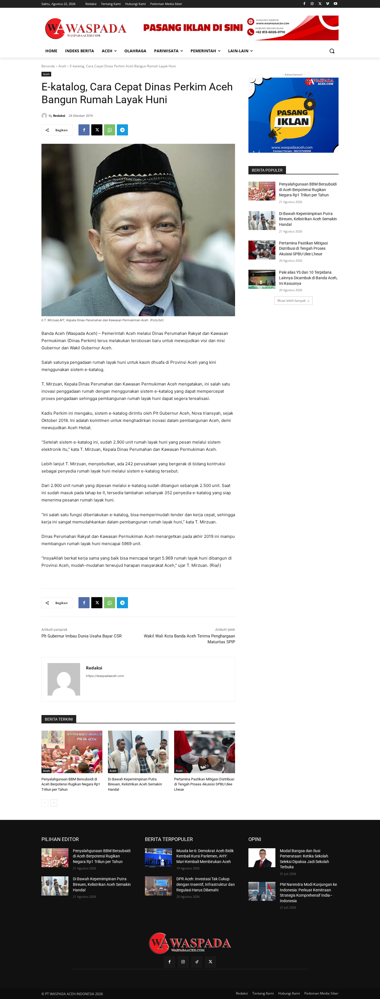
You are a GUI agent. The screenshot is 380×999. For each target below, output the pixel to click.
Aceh (62, 66)
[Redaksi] (45, 115)
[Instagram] (312, 4)
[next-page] (53, 803)
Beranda (48, 66)
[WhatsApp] (109, 129)
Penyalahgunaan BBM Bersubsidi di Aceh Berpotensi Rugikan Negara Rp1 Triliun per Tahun (70, 784)
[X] (320, 4)
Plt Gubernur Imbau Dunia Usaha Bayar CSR (81, 636)
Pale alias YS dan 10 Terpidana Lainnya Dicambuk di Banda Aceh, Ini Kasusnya (308, 277)
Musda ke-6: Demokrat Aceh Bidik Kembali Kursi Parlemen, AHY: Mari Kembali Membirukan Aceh (205, 856)
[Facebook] (304, 4)
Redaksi (59, 115)
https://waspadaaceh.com (105, 676)
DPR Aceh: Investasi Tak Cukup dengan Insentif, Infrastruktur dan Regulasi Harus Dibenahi (205, 884)
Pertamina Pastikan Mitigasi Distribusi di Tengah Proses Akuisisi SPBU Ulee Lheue (204, 784)
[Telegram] (122, 129)
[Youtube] (335, 4)
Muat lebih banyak (291, 300)
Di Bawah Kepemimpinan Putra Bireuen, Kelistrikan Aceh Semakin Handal (135, 784)
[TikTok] (196, 961)
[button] (332, 51)
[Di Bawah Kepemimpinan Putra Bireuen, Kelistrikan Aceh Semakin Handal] (138, 752)
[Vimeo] (327, 4)
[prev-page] (44, 803)
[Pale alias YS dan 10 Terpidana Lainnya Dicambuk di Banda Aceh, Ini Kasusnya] (261, 279)
